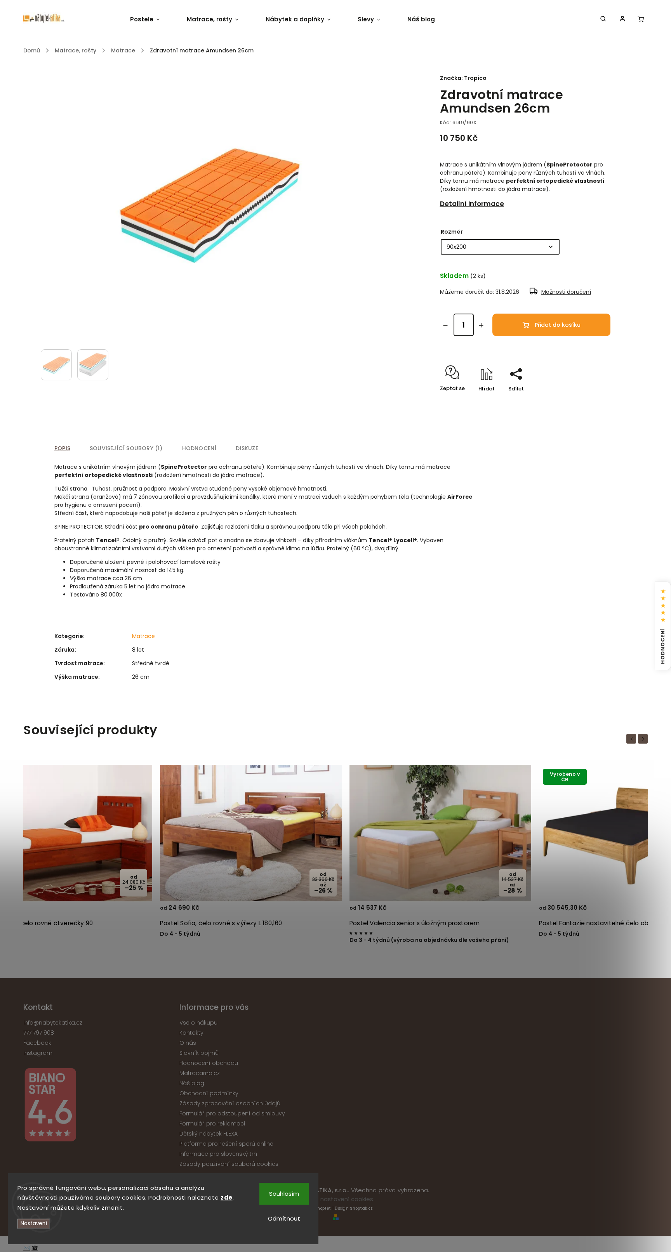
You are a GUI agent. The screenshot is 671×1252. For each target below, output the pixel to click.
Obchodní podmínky (208, 1093)
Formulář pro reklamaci (212, 1123)
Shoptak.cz (361, 1208)
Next (644, 738)
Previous (632, 738)
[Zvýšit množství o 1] (481, 325)
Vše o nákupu (198, 1023)
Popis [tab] (62, 448)
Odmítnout (284, 1218)
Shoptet (323, 1208)
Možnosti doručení (566, 292)
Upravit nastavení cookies (335, 1199)
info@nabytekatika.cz (52, 1023)
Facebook (37, 1043)
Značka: (463, 78)
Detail (137, 911)
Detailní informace (472, 203)
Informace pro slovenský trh (218, 1154)
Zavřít (585, 402)
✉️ (26, 1248)
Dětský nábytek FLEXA (208, 1134)
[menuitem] (151, 19)
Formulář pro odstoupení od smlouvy (232, 1113)
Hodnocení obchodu (208, 1063)
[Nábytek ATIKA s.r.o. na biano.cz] (98, 1105)
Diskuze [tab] (247, 448)
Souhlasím (284, 1194)
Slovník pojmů (199, 1053)
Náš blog (191, 1083)
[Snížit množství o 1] (445, 325)
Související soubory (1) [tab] (126, 448)
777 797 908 (38, 1033)
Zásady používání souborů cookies (228, 1164)
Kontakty (191, 1033)
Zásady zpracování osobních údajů (229, 1103)
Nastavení (34, 1223)
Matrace (143, 636)
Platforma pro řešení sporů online (226, 1144)
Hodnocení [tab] (199, 448)
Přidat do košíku (558, 325)
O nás (187, 1043)
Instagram (37, 1053)
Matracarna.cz (199, 1073)
